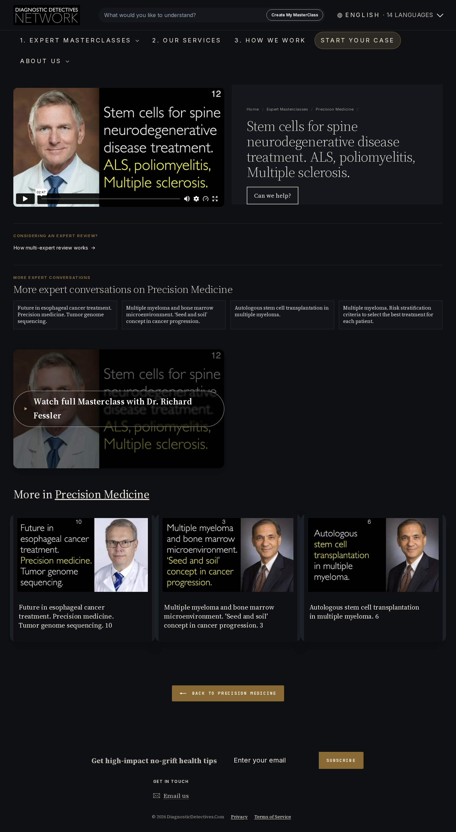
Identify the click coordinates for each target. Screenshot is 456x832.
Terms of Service (272, 817)
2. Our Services (186, 40)
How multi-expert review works (54, 248)
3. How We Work (269, 40)
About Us (42, 60)
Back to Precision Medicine (232, 693)
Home (253, 109)
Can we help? (272, 195)
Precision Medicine (335, 109)
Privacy (239, 817)
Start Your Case (358, 40)
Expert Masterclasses (288, 109)
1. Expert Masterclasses (77, 40)
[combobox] (211, 15)
